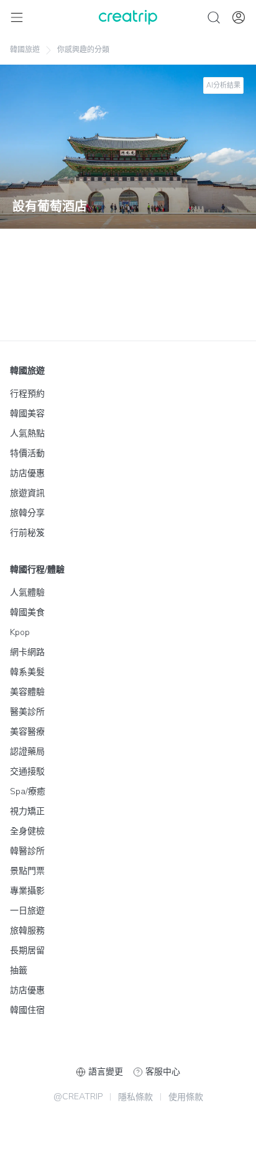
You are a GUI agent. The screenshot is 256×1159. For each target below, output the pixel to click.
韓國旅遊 (25, 50)
